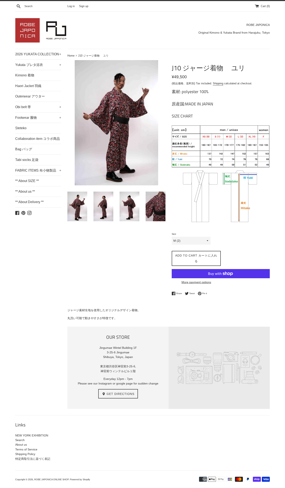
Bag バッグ (23, 149)
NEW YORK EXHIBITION (31, 435)
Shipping (218, 83)
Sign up (83, 6)
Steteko (20, 128)
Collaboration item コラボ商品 (37, 138)
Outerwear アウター (30, 96)
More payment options (196, 282)
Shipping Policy (25, 454)
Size (174, 234)
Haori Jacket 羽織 (28, 86)
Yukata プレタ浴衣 (38, 65)
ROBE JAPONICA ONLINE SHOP (51, 479)
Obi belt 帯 (38, 107)
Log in (71, 6)
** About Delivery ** (29, 202)
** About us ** (25, 191)
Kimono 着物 (24, 75)
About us (21, 444)
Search (20, 440)
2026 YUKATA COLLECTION (38, 54)
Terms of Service (26, 449)
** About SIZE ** (27, 181)
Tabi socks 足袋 (26, 160)
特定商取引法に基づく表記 (32, 458)
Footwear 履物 (38, 117)
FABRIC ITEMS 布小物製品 (38, 170)
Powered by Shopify (80, 479)
